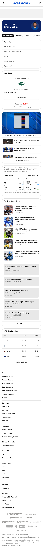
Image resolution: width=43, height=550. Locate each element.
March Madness (8, 394)
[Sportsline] (22, 521)
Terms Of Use (7, 430)
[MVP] (22, 526)
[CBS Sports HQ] (30, 514)
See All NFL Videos (21, 161)
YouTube (5, 467)
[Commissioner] (11, 526)
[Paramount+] (35, 521)
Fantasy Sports (7, 380)
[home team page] (21, 84)
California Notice (8, 446)
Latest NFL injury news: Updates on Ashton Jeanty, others (26, 230)
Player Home (8, 36)
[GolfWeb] (21, 530)
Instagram (5, 474)
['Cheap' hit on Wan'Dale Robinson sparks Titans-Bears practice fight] (8, 255)
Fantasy (19, 36)
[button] (2, 3)
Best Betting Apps (8, 387)
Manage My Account (9, 497)
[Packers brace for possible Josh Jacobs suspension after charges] (8, 244)
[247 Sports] (8, 521)
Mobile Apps (6, 398)
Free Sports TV (7, 384)
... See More (8, 273)
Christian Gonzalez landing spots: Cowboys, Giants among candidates (26, 208)
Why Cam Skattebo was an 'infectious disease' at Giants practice (24, 220)
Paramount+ (6, 417)
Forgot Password (8, 508)
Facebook (5, 477)
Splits (38, 36)
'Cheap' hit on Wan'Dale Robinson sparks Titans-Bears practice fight (26, 253)
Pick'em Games (7, 376)
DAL (7, 346)
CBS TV (5, 421)
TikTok (4, 470)
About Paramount (8, 414)
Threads (5, 485)
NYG (8, 356)
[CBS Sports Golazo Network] (21, 518)
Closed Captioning (9, 442)
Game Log (28, 36)
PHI (7, 340)
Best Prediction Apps (9, 391)
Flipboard (5, 488)
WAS (8, 351)
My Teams (5, 504)
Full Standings (21, 362)
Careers (5, 410)
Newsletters (6, 501)
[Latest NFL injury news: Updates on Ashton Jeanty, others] (8, 233)
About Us (5, 407)
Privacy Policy (7, 433)
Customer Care (7, 458)
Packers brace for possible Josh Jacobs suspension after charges (26, 241)
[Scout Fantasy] (32, 526)
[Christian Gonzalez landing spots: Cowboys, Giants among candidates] (8, 210)
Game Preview (21, 98)
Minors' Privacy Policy (10, 437)
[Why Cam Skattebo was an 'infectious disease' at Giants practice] (8, 221)
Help (4, 454)
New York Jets (19, 89)
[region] (21, 123)
